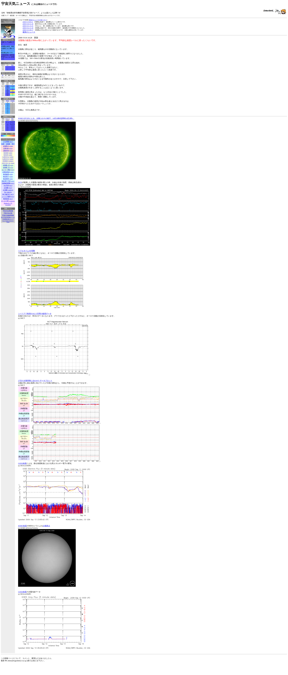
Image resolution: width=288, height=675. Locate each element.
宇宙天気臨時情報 (8, 215)
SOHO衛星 (22, 526)
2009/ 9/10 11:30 (28, 24)
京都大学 (10, 190)
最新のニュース (29, 32)
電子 (12, 118)
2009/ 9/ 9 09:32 (28, 22)
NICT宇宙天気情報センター (8, 217)
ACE (11, 165)
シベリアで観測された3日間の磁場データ (34, 314)
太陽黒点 (46, 526)
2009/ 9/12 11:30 (28, 28)
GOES (10, 148)
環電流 (7, 100)
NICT (11, 141)
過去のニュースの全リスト (38, 20)
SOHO (11, 146)
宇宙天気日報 (8, 213)
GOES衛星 (22, 463)
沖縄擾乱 (12, 100)
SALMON (8, 205)
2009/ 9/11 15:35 (28, 26)
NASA (11, 150)
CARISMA (11, 201)
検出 (12, 65)
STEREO (11, 161)
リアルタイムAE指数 (26, 251)
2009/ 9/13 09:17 (28, 30)
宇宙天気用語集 (8, 211)
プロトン (7, 118)
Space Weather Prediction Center (8, 221)
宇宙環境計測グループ (8, 219)
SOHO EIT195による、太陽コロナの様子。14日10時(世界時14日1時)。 (46, 118)
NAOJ (12, 163)
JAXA (12, 181)
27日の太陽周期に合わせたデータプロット (35, 381)
